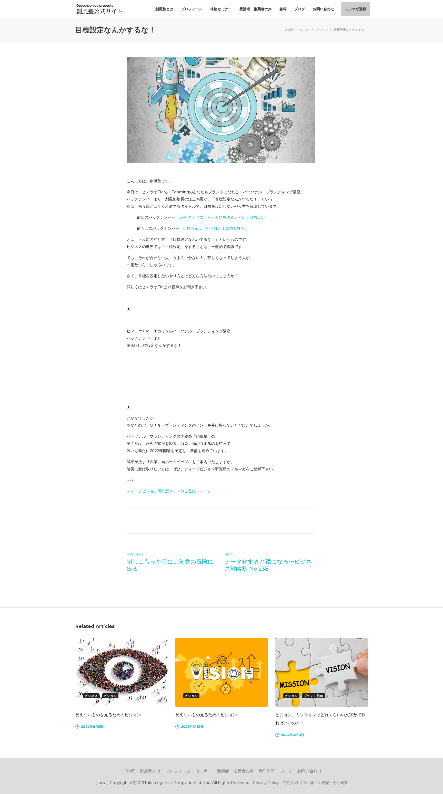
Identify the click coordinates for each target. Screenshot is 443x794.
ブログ (286, 771)
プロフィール (178, 771)
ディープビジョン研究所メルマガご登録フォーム (169, 491)
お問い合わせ (309, 771)
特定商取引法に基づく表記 (306, 782)
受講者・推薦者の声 (235, 771)
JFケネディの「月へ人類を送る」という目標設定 (222, 217)
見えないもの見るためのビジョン (206, 714)
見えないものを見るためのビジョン (108, 714)
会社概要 (340, 782)
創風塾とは (150, 771)
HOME (128, 771)
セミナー (203, 771)
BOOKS (267, 771)
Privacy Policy (266, 782)
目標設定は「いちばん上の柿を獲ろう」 (217, 228)
